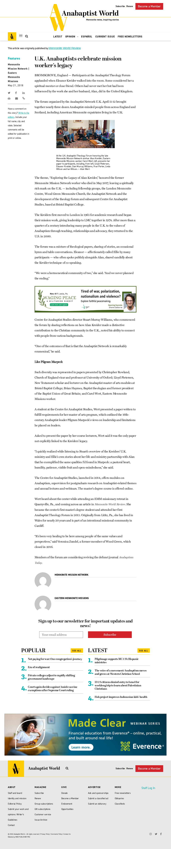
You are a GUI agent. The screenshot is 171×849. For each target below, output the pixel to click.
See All (76, 650)
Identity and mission (17, 798)
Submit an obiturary (97, 803)
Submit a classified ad (98, 798)
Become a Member (149, 6)
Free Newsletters (130, 36)
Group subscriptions (44, 803)
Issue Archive (41, 819)
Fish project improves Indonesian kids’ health (121, 697)
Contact (11, 825)
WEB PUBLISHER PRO (22, 837)
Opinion (70, 36)
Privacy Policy (44, 834)
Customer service (43, 814)
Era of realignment (39, 667)
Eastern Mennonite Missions (14, 77)
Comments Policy (56, 834)
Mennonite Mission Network (72, 574)
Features (14, 58)
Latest (57, 36)
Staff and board (15, 793)
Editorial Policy (15, 803)
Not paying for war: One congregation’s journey (55, 659)
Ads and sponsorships (98, 793)
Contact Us (67, 834)
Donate (64, 793)
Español (86, 36)
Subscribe (120, 6)
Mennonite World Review (65, 48)
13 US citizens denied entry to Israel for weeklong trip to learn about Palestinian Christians (118, 686)
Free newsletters (123, 793)
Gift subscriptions (42, 809)
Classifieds (120, 803)
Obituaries (119, 798)
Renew (129, 6)
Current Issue (105, 36)
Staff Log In (148, 788)
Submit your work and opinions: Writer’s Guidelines (18, 814)
